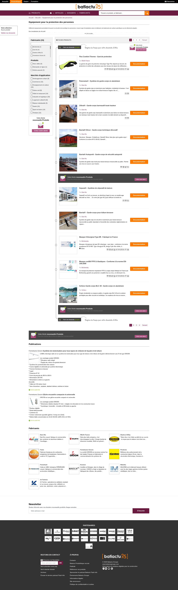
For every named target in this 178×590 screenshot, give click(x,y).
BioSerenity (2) (37, 47)
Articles (59, 13)
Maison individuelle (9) (40, 103)
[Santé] (32, 106)
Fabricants (84, 13)
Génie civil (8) (37, 90)
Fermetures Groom (86, 450)
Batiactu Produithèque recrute (79, 563)
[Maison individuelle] (32, 103)
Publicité (72, 566)
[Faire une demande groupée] (69, 46)
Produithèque (16, 1)
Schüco (84, 290)
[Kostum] (74, 469)
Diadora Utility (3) (38, 52)
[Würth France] (74, 439)
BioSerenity (85, 241)
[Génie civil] (32, 90)
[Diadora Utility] (114, 439)
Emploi (26, 1)
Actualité (5, 1)
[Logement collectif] (32, 100)
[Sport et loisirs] (32, 109)
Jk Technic (44, 479)
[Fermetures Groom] (74, 454)
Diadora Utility (125, 435)
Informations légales (76, 578)
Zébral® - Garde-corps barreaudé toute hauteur (97, 105)
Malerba (123, 465)
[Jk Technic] (34, 484)
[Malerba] (114, 469)
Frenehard (43, 465)
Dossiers (71, 13)
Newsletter (171, 1)
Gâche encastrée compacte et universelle (52, 394)
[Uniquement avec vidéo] (32, 63)
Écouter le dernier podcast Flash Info (53, 575)
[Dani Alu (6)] (32, 50)
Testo (42, 450)
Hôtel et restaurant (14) (40, 93)
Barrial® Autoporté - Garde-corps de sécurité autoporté (100, 154)
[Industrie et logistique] (32, 96)
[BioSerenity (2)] (32, 47)
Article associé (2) (38, 70)
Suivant (144, 40)
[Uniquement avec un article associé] (32, 70)
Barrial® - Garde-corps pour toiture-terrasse (96, 212)
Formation (34, 1)
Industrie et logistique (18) (41, 97)
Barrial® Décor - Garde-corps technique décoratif (98, 130)
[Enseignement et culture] (32, 85)
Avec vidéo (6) (37, 64)
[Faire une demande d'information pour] (69, 318)
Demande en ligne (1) (40, 67)
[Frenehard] (34, 469)
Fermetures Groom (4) (39, 55)
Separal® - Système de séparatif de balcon (95, 188)
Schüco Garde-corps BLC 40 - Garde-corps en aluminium (101, 286)
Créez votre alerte (41, 131)
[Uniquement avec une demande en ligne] (32, 67)
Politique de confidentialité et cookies (82, 584)
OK (60, 563)
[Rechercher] (147, 13)
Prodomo (123, 450)
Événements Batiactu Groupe (79, 575)
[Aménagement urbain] (32, 78)
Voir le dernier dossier (48, 569)
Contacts (73, 560)
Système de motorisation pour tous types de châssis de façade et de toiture (65, 351)
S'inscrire (141, 511)
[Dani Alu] (34, 439)
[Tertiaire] (32, 112)
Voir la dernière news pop (49, 566)
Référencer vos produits (77, 569)
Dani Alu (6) (36, 49)
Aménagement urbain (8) (41, 78)
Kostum (83, 465)
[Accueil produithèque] (50, 13)
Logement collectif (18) (40, 100)
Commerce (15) (38, 82)
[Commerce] (32, 81)
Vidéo (83, 248)
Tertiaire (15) (37, 113)
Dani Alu (84, 85)
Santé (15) (36, 106)
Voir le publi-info (35, 390)
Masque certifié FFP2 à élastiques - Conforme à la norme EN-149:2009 (102, 262)
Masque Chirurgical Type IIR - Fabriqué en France (98, 237)
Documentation (139, 64)
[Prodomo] (114, 454)
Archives (43, 572)
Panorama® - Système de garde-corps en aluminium (99, 81)
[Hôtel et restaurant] (32, 93)
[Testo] (34, 454)
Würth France (86, 61)
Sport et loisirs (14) (39, 109)
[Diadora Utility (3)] (32, 52)
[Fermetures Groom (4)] (32, 55)
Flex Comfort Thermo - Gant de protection (95, 56)
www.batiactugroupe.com (110, 564)
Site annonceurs (75, 581)
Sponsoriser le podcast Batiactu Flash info (83, 572)
